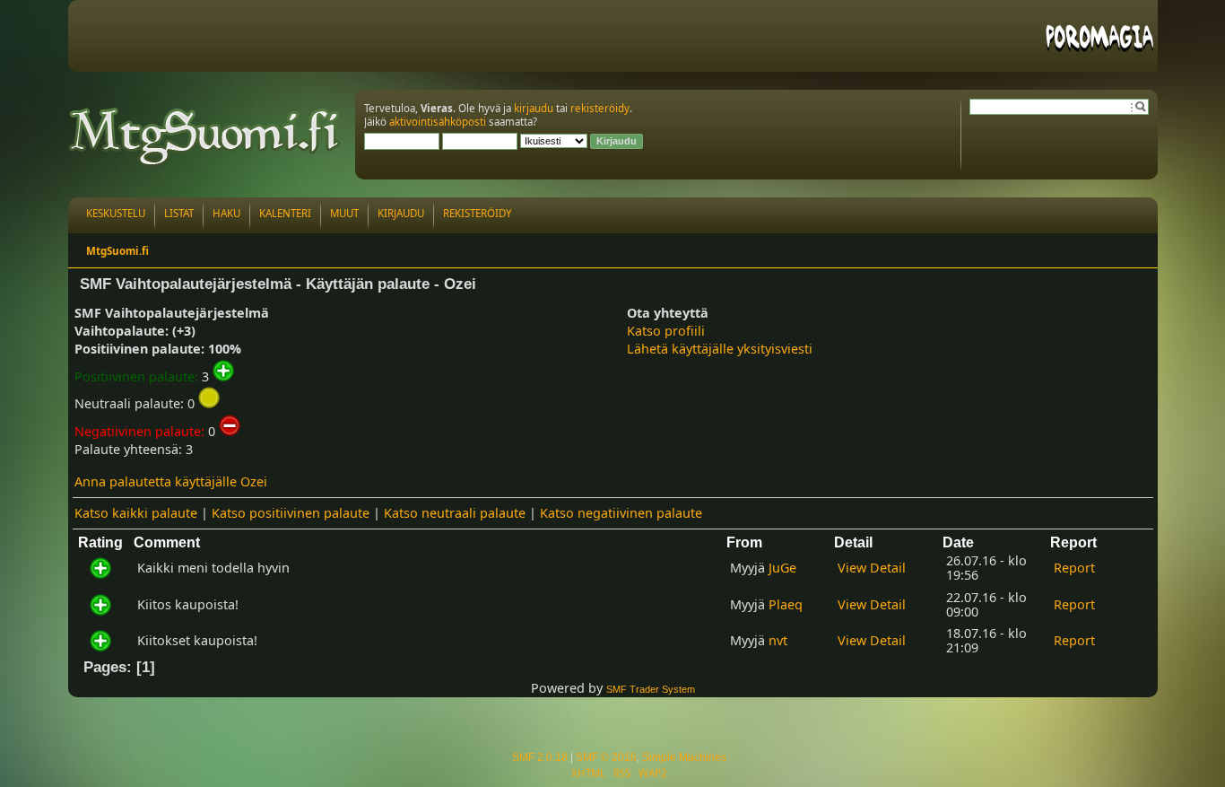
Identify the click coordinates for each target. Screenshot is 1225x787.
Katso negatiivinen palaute (621, 512)
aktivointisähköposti (437, 121)
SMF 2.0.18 (540, 757)
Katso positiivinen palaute (290, 512)
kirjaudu (533, 108)
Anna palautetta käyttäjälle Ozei (170, 481)
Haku (226, 213)
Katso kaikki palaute (135, 512)
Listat (179, 213)
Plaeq (786, 604)
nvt (778, 640)
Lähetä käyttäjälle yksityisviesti (719, 348)
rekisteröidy (600, 108)
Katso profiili (666, 330)
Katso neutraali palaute (455, 512)
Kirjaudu (401, 213)
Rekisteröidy (477, 213)
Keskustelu (115, 213)
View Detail (872, 567)
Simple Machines (684, 757)
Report (1074, 567)
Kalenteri (285, 213)
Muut (344, 213)
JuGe (782, 567)
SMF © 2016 (606, 757)
